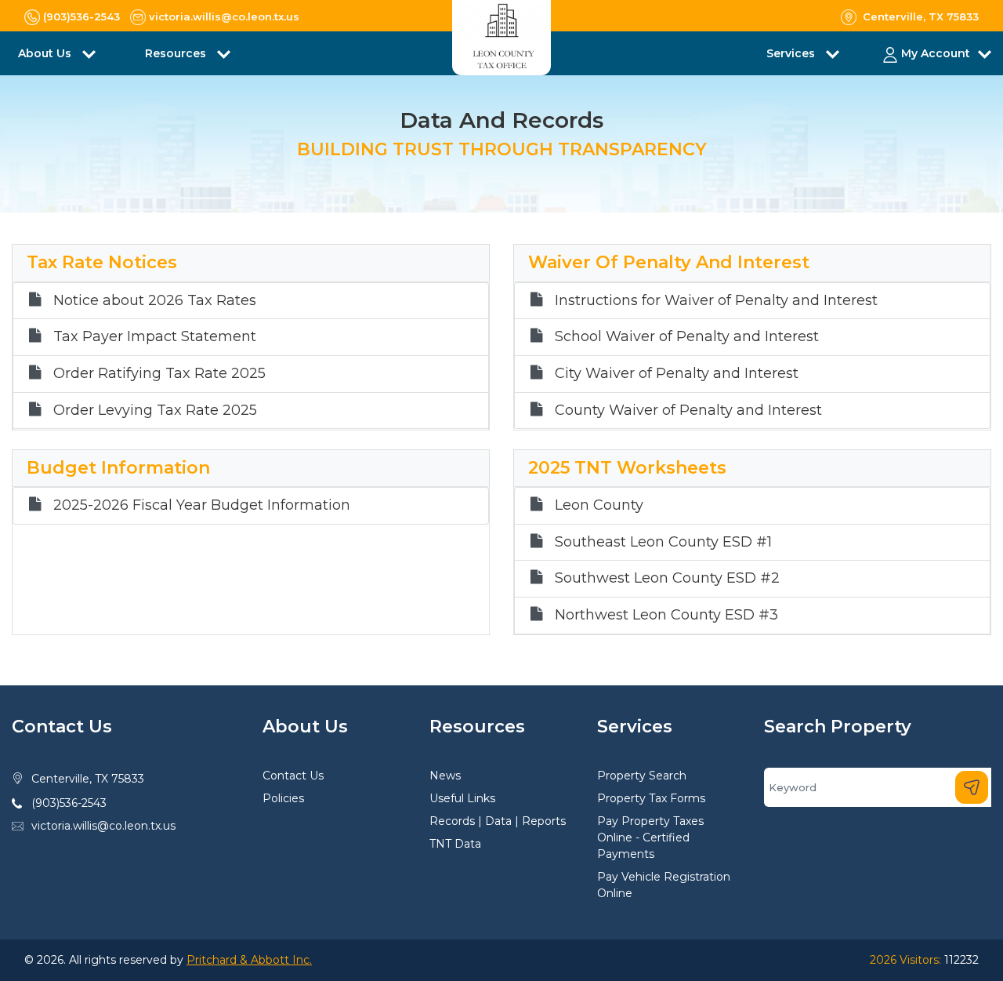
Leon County (599, 505)
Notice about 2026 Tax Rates (154, 300)
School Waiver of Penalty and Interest (687, 337)
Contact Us (293, 775)
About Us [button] (46, 53)
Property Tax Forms (651, 798)
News (445, 775)
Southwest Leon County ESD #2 (667, 578)
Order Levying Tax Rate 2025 (155, 410)
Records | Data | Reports (497, 821)
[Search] (971, 787)
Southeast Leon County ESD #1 (663, 542)
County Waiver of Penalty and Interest (688, 410)
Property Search (641, 775)
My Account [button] (935, 53)
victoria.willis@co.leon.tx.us (103, 826)
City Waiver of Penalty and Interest (676, 373)
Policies (283, 798)
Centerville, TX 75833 (87, 779)
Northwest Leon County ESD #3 (666, 615)
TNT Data (455, 844)
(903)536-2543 (69, 803)
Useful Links (462, 798)
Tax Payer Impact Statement (154, 337)
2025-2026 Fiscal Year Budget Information (201, 505)
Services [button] (792, 53)
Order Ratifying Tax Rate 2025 (159, 373)
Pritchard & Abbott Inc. (249, 960)
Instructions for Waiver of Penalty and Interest (716, 300)
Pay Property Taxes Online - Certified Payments (650, 837)
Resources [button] (177, 53)
